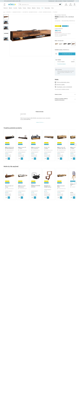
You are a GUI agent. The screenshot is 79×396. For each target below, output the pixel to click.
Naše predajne (47, 8)
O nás (52, 8)
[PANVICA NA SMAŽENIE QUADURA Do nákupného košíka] (35, 197)
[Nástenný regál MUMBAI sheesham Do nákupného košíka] (48, 197)
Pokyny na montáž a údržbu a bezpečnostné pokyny (61, 99)
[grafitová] (69, 44)
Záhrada (29, 8)
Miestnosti (6, 8)
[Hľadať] (20, 4)
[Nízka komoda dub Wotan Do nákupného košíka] (61, 197)
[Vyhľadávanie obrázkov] (60, 4)
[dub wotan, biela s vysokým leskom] (61, 44)
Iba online (15, 8)
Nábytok (10, 8)
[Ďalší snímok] (75, 144)
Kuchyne (24, 8)
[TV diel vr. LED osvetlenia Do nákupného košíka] (48, 159)
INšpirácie (34, 8)
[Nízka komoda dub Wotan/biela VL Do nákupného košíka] (22, 197)
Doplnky (20, 8)
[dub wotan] (57, 44)
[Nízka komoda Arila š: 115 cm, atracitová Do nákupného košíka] (35, 159)
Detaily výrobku (58, 94)
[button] (6, 16)
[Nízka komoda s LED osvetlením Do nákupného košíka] (22, 159)
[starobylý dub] (73, 44)
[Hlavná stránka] (4, 12)
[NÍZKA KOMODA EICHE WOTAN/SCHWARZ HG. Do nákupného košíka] (9, 159)
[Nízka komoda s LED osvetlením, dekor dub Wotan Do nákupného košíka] (61, 159)
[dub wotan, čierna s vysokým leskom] (65, 44)
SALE (42, 8)
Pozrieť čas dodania (61, 63)
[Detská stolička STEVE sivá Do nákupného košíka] (74, 197)
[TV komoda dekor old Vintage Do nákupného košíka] (9, 197)
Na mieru (38, 8)
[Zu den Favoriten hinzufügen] (56, 53)
